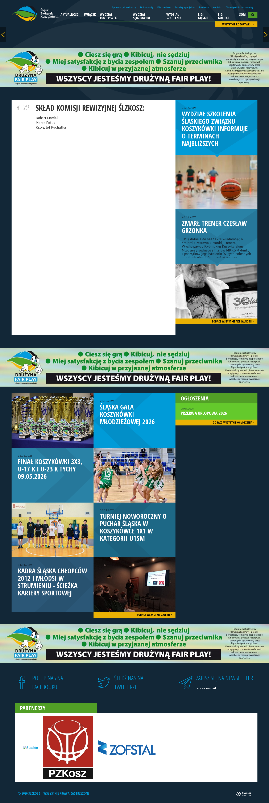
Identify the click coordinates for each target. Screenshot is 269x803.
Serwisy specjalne (185, 7)
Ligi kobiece (223, 16)
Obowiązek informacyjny (239, 7)
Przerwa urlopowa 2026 (204, 411)
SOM (242, 14)
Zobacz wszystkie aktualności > (233, 321)
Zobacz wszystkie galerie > (154, 615)
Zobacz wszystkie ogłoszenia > (233, 422)
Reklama (204, 7)
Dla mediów (164, 7)
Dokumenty (146, 7)
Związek (90, 14)
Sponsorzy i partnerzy (124, 7)
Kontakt (217, 7)
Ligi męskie (203, 16)
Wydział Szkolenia (174, 16)
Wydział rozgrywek (108, 16)
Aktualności (70, 14)
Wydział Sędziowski (141, 16)
